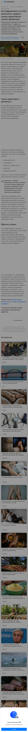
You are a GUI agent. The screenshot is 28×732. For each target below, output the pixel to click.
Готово (14, 729)
